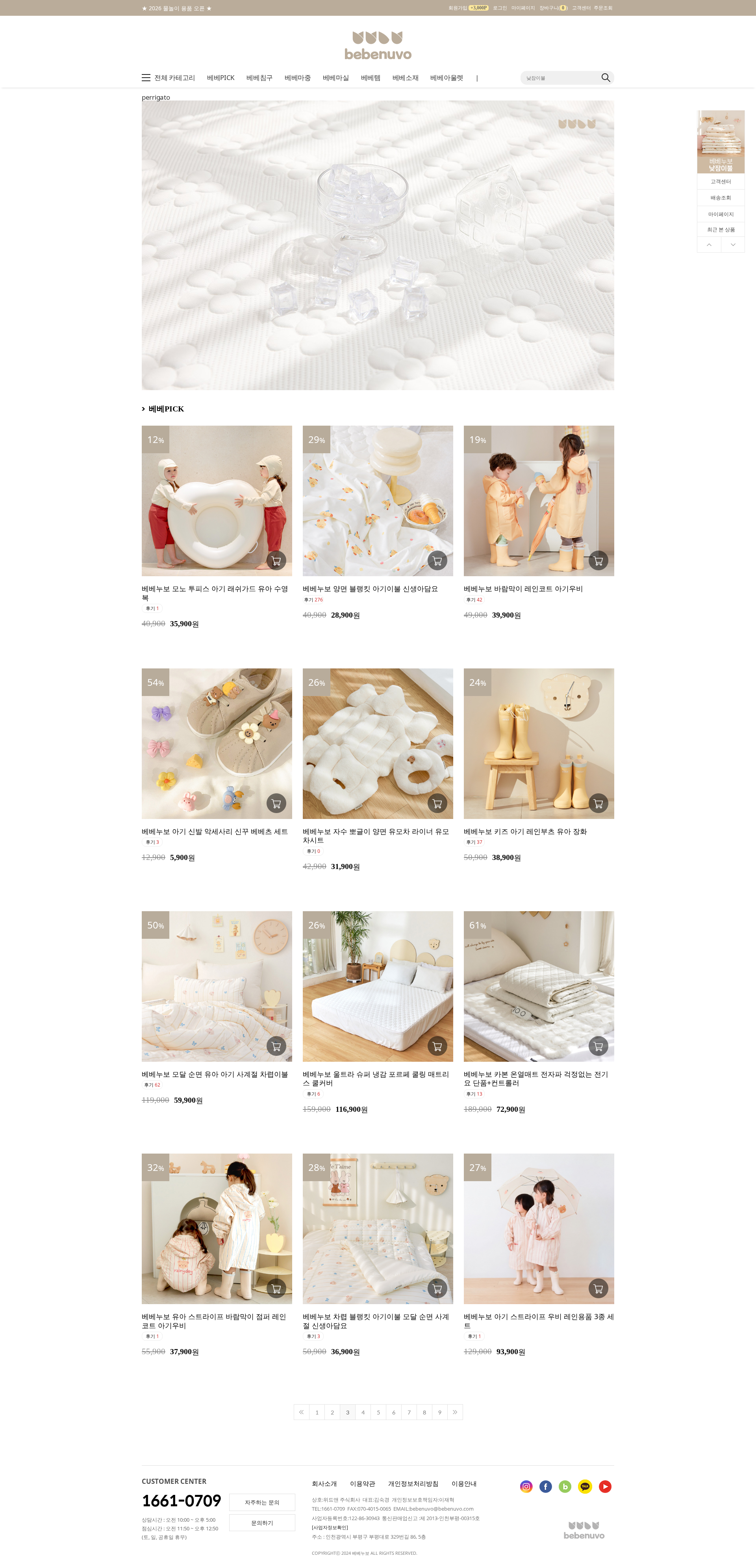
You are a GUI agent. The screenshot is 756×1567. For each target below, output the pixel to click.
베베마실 (336, 77)
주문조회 (603, 8)
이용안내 (464, 1483)
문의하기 (262, 1522)
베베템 (371, 77)
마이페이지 (523, 8)
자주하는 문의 (262, 1502)
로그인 (500, 8)
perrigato (156, 97)
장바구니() (553, 8)
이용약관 (362, 1483)
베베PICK (221, 77)
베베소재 (406, 77)
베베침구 (259, 77)
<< (301, 1412)
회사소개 (324, 1483)
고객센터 (581, 8)
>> (455, 1412)
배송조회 (721, 197)
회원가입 (467, 8)
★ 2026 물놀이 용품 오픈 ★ (177, 8)
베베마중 (298, 77)
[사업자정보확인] (330, 1527)
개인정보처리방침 (413, 1483)
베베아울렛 (446, 77)
